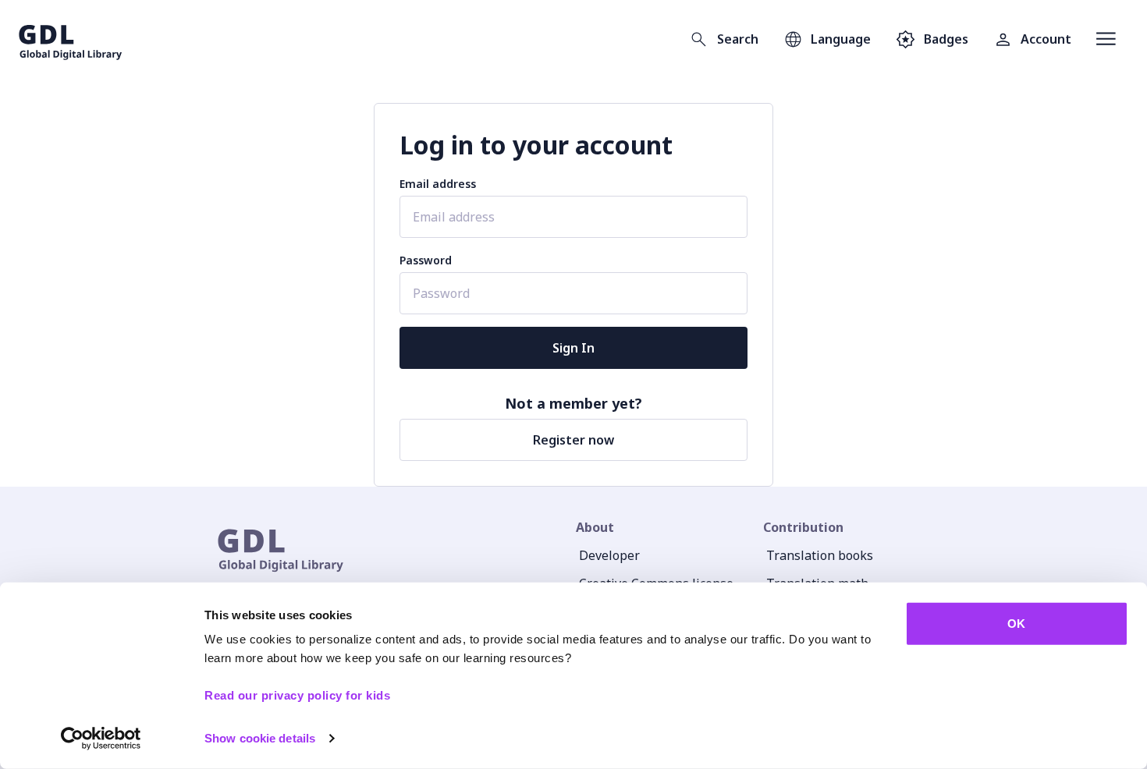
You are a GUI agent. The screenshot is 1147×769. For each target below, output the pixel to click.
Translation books (819, 555)
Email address (437, 183)
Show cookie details (259, 738)
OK (1016, 623)
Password (425, 260)
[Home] (71, 39)
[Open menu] (1106, 39)
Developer (609, 555)
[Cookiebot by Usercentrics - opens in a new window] (101, 738)
